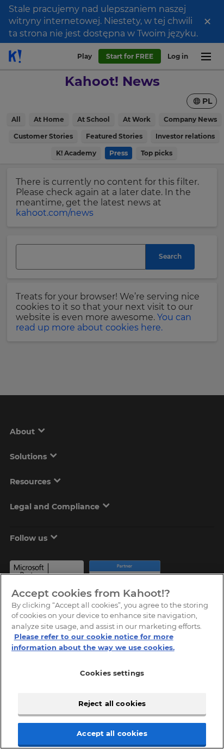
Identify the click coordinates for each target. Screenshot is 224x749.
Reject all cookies (112, 703)
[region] (112, 661)
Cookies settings (112, 673)
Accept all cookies (112, 733)
